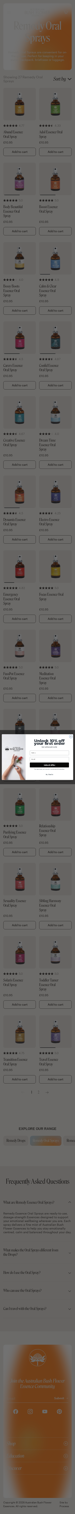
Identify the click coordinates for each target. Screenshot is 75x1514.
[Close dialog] (70, 736)
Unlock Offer (49, 765)
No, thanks (49, 774)
